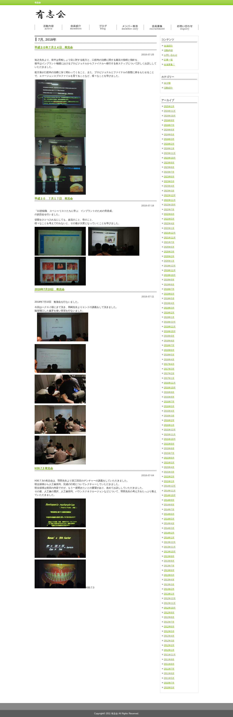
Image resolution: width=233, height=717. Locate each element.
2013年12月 (170, 542)
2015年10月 (170, 439)
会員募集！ (169, 64)
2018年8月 (169, 340)
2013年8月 (169, 561)
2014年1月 (169, 537)
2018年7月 (169, 345)
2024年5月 (169, 134)
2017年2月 (169, 373)
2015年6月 (169, 458)
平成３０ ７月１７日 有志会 (54, 198)
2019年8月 (169, 284)
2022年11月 (170, 200)
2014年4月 (169, 523)
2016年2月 (169, 420)
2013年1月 (169, 594)
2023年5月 (169, 181)
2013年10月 (170, 551)
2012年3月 (169, 640)
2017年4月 (169, 364)
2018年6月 (169, 350)
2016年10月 (170, 387)
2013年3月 (169, 584)
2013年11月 (170, 547)
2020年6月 (169, 247)
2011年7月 (169, 669)
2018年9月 (169, 336)
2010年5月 (169, 687)
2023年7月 (169, 172)
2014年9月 (169, 500)
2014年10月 (170, 495)
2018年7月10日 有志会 (49, 289)
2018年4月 (169, 359)
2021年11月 (170, 237)
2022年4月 (169, 223)
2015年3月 (169, 472)
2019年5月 (169, 298)
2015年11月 (170, 434)
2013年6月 (169, 570)
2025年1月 (169, 106)
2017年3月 (169, 369)
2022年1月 (169, 228)
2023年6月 (169, 176)
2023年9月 (169, 162)
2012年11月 (170, 603)
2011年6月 (169, 673)
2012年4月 (169, 636)
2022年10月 (170, 204)
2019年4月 (169, 303)
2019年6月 (169, 294)
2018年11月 (170, 326)
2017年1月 (169, 378)
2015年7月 (169, 453)
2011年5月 (169, 678)
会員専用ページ (130, 27)
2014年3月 (169, 528)
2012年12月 (170, 598)
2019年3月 (169, 308)
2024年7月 (169, 125)
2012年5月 (169, 631)
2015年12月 (170, 429)
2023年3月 (169, 191)
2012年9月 (169, 612)
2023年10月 (170, 158)
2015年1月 (169, 481)
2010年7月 (169, 683)
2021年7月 (169, 242)
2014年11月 (170, 490)
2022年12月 (170, 195)
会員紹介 (75, 27)
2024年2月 (169, 144)
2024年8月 (169, 120)
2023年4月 (169, 186)
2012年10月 (170, 608)
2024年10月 (170, 116)
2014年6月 (169, 514)
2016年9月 (169, 392)
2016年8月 (169, 397)
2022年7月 (169, 209)
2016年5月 (169, 406)
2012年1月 (169, 650)
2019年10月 (170, 275)
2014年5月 (169, 519)
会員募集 (157, 27)
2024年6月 (169, 130)
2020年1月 (169, 261)
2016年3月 (169, 415)
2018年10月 (170, 331)
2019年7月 (169, 289)
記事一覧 (168, 59)
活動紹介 (168, 88)
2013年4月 (169, 579)
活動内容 (48, 27)
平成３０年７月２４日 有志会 (54, 47)
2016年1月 (169, 425)
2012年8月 (169, 617)
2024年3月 (169, 139)
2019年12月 (170, 266)
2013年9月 (169, 556)
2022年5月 (169, 219)
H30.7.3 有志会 (44, 468)
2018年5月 (169, 354)
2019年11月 (170, 270)
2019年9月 (169, 279)
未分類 (167, 83)
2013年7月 (169, 565)
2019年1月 (169, 317)
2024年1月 (169, 148)
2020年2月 (169, 256)
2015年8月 (169, 448)
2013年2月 (169, 589)
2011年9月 (169, 659)
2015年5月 (169, 462)
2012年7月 (169, 622)
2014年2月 (169, 533)
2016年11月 (170, 383)
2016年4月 (169, 411)
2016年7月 (169, 401)
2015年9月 (169, 444)
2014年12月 (170, 486)
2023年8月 (169, 167)
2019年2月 (169, 312)
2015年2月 (169, 476)
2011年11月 (170, 654)
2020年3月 (169, 251)
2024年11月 (170, 111)
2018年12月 (170, 322)
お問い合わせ (184, 27)
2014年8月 (169, 504)
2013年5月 (169, 575)
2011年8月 (169, 664)
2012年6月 (169, 626)
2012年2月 (169, 645)
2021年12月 (170, 233)
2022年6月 (169, 214)
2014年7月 (169, 509)
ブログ (102, 27)
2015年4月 (169, 467)
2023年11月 (170, 153)
